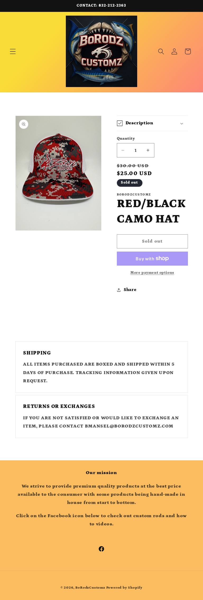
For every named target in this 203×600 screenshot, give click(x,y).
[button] (13, 51)
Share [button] (130, 289)
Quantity (126, 138)
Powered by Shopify (124, 587)
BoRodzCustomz (90, 587)
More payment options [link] (152, 273)
